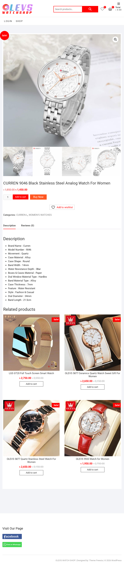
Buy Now (38, 196)
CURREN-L (22, 214)
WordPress (116, 560)
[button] (115, 39)
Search (90, 9)
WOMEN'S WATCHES (40, 214)
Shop (19, 21)
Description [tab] (9, 225)
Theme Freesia (96, 560)
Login (8, 21)
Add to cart (20, 197)
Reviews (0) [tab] (27, 225)
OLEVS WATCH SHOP (65, 560)
